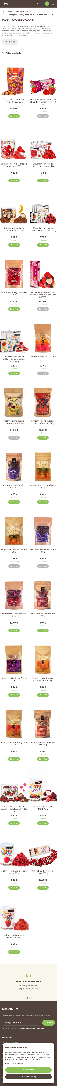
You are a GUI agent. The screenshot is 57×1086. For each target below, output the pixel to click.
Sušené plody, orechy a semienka (20, 15)
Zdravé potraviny (22, 12)
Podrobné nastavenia (14, 1063)
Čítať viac (10, 42)
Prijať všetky (28, 1070)
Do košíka (14, 116)
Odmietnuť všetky (28, 1076)
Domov (10, 12)
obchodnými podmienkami (32, 1028)
